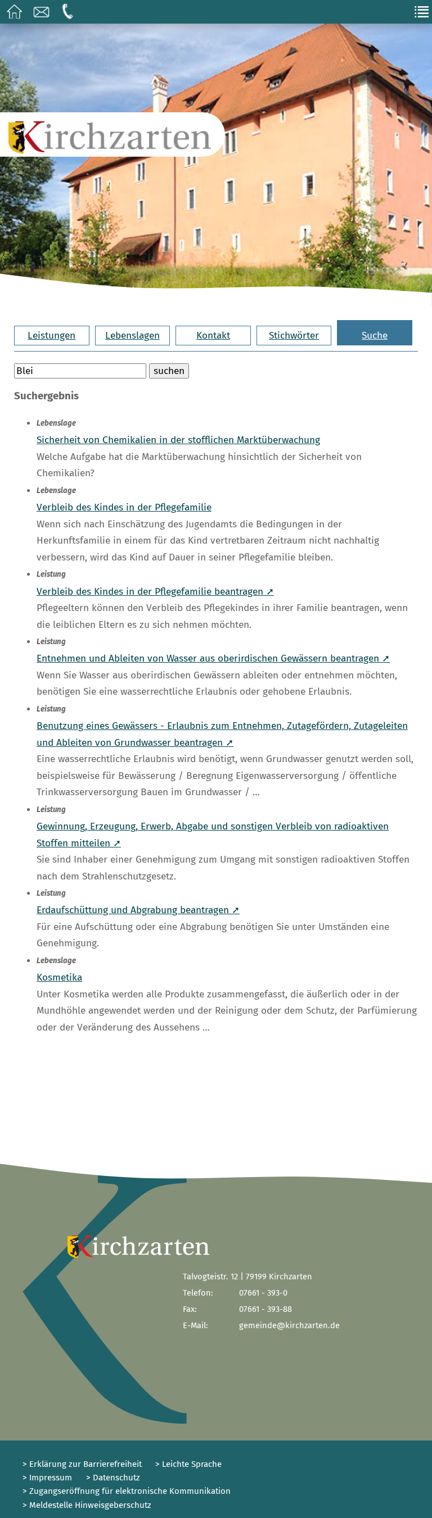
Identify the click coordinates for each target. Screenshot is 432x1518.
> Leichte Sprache (187, 1464)
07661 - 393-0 (263, 1293)
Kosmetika (59, 977)
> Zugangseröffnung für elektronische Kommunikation (126, 1491)
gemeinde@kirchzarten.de (289, 1325)
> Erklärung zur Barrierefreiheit (82, 1464)
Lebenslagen (132, 335)
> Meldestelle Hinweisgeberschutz (86, 1505)
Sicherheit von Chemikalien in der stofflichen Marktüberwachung (178, 440)
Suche (375, 335)
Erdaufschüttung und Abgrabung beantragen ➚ (138, 910)
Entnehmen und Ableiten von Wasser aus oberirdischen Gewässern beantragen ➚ (213, 658)
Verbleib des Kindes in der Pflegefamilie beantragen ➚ (155, 592)
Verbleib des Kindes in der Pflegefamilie (124, 507)
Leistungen (51, 335)
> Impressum (47, 1478)
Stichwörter (294, 335)
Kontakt (213, 335)
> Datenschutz (113, 1478)
